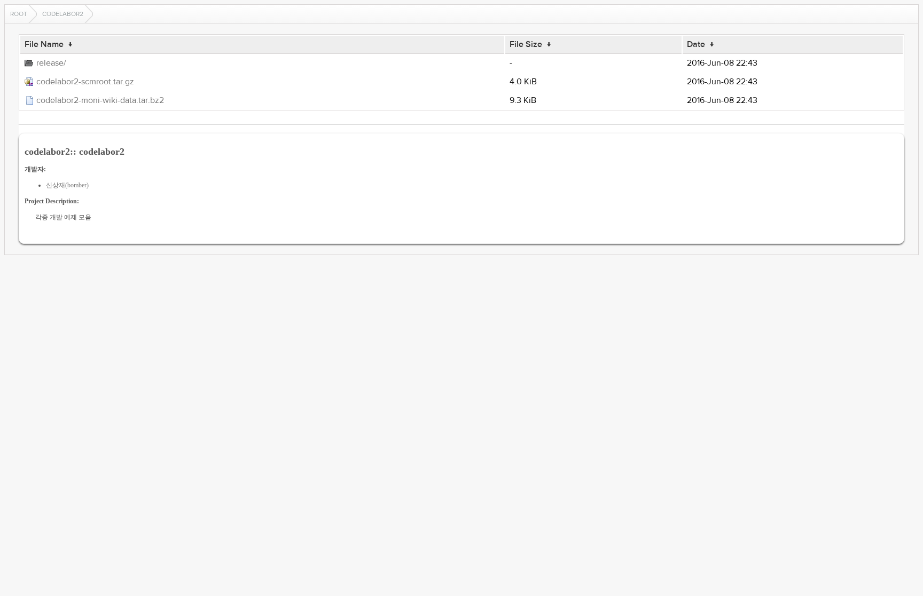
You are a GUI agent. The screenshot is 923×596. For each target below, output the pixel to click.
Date (696, 44)
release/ (51, 63)
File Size (526, 44)
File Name (44, 44)
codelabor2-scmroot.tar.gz (85, 81)
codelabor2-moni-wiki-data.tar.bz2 (100, 100)
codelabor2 (62, 14)
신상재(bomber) (67, 185)
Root (18, 14)
